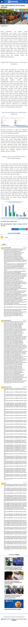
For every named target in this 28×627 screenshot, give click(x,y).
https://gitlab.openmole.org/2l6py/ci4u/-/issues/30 (15, 337)
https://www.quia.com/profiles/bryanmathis (13, 378)
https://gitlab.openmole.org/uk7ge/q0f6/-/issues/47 (15, 358)
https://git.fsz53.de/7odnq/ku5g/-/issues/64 (13, 257)
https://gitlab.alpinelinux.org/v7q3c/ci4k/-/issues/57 (15, 445)
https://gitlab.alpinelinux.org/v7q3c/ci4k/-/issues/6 (15, 441)
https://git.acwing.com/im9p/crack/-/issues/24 (14, 382)
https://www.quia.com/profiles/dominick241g (13, 372)
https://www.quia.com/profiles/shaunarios (13, 371)
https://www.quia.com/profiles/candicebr (13, 256)
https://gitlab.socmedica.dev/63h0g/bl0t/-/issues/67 (15, 273)
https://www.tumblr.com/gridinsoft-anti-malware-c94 (15, 274)
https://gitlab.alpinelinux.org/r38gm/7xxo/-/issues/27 (15, 474)
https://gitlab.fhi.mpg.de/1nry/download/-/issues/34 (15, 276)
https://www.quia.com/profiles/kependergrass (14, 258)
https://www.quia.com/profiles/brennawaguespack (15, 271)
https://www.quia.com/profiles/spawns (12, 251)
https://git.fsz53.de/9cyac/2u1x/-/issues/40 (13, 300)
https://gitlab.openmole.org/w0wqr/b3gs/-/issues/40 (15, 311)
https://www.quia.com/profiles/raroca (12, 279)
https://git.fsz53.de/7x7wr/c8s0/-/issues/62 (13, 343)
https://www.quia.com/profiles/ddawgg (12, 287)
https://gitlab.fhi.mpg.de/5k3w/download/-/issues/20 (15, 489)
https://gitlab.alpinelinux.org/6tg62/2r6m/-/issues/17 (15, 446)
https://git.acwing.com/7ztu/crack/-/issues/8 (14, 507)
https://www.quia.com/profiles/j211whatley (13, 357)
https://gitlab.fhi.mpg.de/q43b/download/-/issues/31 (15, 542)
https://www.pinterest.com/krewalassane (13, 366)
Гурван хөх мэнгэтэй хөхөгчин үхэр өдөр (12, 609)
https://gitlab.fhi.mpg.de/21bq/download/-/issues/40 (15, 299)
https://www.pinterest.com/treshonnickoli (13, 326)
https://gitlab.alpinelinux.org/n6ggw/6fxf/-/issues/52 (15, 448)
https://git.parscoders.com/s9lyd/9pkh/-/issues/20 (15, 440)
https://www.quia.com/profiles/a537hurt (12, 310)
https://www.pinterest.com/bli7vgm (11, 303)
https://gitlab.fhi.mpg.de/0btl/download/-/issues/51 (15, 495)
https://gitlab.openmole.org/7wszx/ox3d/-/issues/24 (15, 380)
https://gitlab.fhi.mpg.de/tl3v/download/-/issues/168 (15, 536)
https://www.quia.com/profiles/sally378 (12, 272)
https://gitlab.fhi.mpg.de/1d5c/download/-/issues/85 (15, 503)
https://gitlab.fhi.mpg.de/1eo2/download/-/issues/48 (15, 548)
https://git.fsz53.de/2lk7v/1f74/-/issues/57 (13, 363)
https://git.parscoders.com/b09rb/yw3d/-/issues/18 (15, 405)
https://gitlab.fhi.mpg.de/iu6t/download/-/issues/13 (15, 520)
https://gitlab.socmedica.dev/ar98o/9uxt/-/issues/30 (15, 302)
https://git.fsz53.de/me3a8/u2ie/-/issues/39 (13, 361)
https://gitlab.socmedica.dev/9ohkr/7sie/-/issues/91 (15, 352)
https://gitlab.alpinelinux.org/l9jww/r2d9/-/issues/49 (15, 462)
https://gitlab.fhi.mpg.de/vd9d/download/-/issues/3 (15, 248)
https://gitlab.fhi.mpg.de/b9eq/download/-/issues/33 (15, 537)
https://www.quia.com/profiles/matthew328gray (14, 292)
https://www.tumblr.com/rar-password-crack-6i (15, 348)
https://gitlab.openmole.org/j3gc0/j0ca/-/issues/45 (15, 353)
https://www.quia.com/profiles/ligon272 (12, 293)
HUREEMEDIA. (14, 620)
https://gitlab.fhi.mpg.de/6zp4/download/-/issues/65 (15, 484)
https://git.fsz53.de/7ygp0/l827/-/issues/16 (13, 368)
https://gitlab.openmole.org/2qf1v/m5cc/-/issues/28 (15, 295)
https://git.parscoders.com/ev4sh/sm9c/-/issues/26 (15, 461)
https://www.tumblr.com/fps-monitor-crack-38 (14, 278)
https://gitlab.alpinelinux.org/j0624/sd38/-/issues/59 (15, 436)
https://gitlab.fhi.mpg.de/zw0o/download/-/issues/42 (15, 336)
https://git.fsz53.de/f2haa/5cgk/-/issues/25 (13, 340)
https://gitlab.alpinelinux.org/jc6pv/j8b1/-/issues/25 (16, 457)
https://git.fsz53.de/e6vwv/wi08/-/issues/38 (13, 315)
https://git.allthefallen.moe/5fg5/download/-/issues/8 (15, 514)
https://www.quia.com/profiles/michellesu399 (13, 324)
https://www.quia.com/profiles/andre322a (13, 379)
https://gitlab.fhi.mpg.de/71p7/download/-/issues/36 (15, 523)
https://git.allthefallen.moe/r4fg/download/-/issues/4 (15, 362)
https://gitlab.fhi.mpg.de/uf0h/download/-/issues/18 (15, 541)
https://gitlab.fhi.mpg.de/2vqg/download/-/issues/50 (15, 531)
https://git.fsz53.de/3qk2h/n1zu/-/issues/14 (13, 267)
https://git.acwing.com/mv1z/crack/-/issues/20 (14, 277)
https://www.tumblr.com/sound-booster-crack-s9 (14, 369)
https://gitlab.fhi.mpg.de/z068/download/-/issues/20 (15, 283)
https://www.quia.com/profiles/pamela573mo (14, 342)
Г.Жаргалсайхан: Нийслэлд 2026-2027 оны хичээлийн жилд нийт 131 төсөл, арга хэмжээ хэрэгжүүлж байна (13, 596)
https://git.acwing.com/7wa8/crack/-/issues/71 (15, 330)
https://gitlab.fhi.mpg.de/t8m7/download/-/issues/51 (15, 360)
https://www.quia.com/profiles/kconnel (12, 255)
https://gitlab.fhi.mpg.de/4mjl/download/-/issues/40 (15, 505)
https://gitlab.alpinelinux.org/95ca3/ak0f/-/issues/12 (15, 404)
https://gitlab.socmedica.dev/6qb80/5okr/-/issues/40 (15, 377)
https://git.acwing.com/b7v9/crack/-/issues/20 (14, 374)
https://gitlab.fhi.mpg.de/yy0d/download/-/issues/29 (15, 294)
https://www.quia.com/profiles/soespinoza (13, 335)
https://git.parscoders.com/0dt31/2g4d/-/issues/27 (15, 426)
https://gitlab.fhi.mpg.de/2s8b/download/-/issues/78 (15, 504)
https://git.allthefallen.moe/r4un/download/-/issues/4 (15, 496)
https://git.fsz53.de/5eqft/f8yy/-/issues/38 (13, 334)
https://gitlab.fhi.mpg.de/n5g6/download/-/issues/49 (15, 346)
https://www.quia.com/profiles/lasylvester (13, 298)
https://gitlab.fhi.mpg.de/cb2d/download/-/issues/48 (15, 532)
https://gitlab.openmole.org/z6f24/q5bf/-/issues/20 (15, 339)
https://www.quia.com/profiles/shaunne (12, 355)
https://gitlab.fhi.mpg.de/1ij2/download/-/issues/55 (15, 321)
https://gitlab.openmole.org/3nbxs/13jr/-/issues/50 (15, 345)
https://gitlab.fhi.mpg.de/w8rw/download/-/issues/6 (15, 546)
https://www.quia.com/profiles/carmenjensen (13, 376)
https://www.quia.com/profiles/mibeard (15, 265)
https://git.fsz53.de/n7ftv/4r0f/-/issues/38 (13, 367)
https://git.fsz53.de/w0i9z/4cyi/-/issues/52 (13, 350)
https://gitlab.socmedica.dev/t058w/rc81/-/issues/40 (15, 260)
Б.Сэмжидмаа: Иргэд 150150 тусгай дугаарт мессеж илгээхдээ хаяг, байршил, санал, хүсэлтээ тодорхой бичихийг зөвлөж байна (13, 568)
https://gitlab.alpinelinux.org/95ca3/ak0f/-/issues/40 (15, 430)
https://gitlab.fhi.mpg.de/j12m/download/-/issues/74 (15, 488)
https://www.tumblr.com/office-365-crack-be (13, 323)
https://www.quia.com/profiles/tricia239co (13, 327)
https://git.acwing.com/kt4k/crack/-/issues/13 (14, 332)
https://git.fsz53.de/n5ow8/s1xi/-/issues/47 (13, 297)
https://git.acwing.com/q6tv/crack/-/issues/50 (14, 252)
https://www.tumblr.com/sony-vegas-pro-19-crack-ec (15, 290)
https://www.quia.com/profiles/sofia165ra (13, 331)
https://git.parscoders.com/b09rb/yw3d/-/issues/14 (15, 447)
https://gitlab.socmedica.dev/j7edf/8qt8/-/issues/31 (15, 282)
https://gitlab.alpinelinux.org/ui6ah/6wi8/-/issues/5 (15, 471)
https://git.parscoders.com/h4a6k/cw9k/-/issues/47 (15, 469)
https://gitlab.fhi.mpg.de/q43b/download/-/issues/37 (15, 527)
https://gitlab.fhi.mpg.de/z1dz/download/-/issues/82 (15, 309)
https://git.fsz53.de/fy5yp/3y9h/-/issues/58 (13, 250)
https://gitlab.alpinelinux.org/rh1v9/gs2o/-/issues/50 (15, 394)
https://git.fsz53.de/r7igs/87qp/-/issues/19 (13, 285)
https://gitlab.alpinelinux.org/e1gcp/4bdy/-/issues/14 (15, 420)
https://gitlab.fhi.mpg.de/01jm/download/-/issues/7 (16, 522)
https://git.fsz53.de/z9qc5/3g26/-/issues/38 (13, 313)
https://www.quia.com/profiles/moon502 (12, 325)
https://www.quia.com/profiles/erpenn (12, 284)
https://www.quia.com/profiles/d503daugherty (14, 266)
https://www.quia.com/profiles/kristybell (12, 253)
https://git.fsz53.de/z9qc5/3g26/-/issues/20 (13, 281)
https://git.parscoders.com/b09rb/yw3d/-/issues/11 (15, 468)
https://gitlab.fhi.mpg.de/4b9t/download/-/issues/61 (15, 499)
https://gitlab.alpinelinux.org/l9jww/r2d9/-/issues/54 (15, 411)
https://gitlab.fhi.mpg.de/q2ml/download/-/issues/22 (15, 547)
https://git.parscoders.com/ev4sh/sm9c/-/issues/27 (15, 388)
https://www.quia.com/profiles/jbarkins (12, 373)
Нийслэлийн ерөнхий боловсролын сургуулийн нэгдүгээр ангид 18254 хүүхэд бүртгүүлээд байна (13, 582)
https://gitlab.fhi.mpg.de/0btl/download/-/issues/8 (15, 498)
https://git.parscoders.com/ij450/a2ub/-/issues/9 (14, 450)
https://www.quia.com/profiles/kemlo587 (13, 314)
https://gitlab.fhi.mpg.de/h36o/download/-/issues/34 (15, 351)
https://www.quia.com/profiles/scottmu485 (13, 364)
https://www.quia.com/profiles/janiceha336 (13, 341)
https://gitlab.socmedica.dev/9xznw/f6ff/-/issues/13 (15, 356)
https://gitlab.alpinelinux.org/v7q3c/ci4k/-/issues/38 (15, 403)
